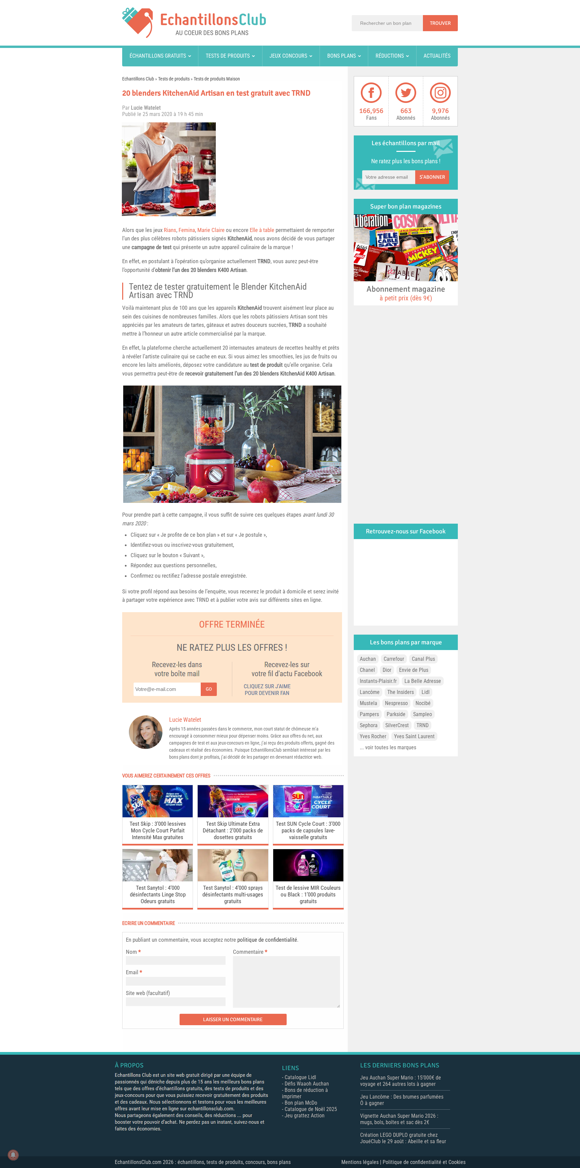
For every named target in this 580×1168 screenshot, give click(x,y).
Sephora (369, 725)
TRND (264, 261)
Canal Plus (423, 659)
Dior (387, 670)
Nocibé (423, 703)
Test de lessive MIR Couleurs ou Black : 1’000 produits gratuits (308, 894)
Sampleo (422, 714)
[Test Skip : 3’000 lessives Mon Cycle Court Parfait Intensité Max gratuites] (158, 815)
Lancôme (370, 692)
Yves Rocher (373, 736)
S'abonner (432, 177)
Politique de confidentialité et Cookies (424, 1162)
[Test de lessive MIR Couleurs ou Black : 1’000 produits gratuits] (308, 879)
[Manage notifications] (13, 1155)
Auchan (368, 659)
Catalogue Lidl (300, 1077)
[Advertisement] (281, 169)
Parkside (396, 714)
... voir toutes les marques (388, 747)
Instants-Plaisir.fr (378, 681)
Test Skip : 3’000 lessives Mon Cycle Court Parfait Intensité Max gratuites (158, 830)
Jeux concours (288, 56)
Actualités (437, 56)
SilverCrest (397, 725)
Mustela (368, 703)
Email (132, 972)
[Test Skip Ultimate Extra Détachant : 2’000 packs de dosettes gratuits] (233, 815)
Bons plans (341, 56)
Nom (131, 951)
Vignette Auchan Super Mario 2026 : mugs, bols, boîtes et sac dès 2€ (399, 1119)
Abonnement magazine (406, 293)
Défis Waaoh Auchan (307, 1084)
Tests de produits (228, 56)
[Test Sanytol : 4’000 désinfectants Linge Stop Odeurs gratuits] (158, 879)
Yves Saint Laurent (414, 736)
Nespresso (396, 703)
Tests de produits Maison (217, 78)
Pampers (369, 714)
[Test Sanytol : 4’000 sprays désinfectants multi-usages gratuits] (233, 879)
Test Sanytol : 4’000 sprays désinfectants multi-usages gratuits (232, 894)
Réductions (390, 56)
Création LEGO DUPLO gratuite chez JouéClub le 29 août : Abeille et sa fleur (403, 1138)
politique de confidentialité (267, 939)
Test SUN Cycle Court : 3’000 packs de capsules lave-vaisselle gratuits (308, 830)
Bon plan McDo (301, 1103)
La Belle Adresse (422, 681)
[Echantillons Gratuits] (194, 36)
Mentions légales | (362, 1162)
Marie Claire (211, 230)
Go (209, 689)
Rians (170, 230)
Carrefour (394, 659)
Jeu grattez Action (305, 1115)
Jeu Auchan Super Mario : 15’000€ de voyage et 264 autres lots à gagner (400, 1080)
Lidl (426, 692)
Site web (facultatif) (148, 993)
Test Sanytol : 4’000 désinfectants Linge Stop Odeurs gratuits (158, 894)
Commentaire (250, 951)
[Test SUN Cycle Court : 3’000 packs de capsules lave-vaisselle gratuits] (308, 815)
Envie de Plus (413, 670)
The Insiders (400, 692)
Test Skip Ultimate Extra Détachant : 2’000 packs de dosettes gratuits (233, 830)
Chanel (367, 670)
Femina (187, 230)
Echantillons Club (138, 78)
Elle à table (262, 230)
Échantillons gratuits (158, 56)
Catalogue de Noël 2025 (311, 1109)
